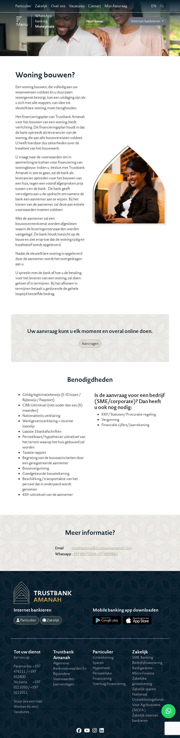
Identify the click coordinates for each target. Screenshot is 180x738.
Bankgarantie (142, 667)
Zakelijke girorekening (142, 681)
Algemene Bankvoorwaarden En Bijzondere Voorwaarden (69, 671)
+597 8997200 (83, 554)
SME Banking (142, 657)
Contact (94, 6)
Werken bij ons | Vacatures (26, 709)
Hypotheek (101, 667)
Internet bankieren (146, 21)
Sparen (98, 662)
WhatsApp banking (44, 21)
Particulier (23, 6)
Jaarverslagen (63, 684)
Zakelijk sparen (144, 689)
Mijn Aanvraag (115, 6)
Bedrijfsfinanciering (147, 662)
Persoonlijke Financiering (102, 676)
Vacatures (77, 6)
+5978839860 (107, 554)
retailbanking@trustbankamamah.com (102, 548)
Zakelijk (41, 6)
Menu (22, 24)
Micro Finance (143, 673)
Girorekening (103, 657)
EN (153, 6)
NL (162, 6)
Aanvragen (90, 343)
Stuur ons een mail (28, 701)
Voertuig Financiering (109, 683)
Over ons (58, 6)
